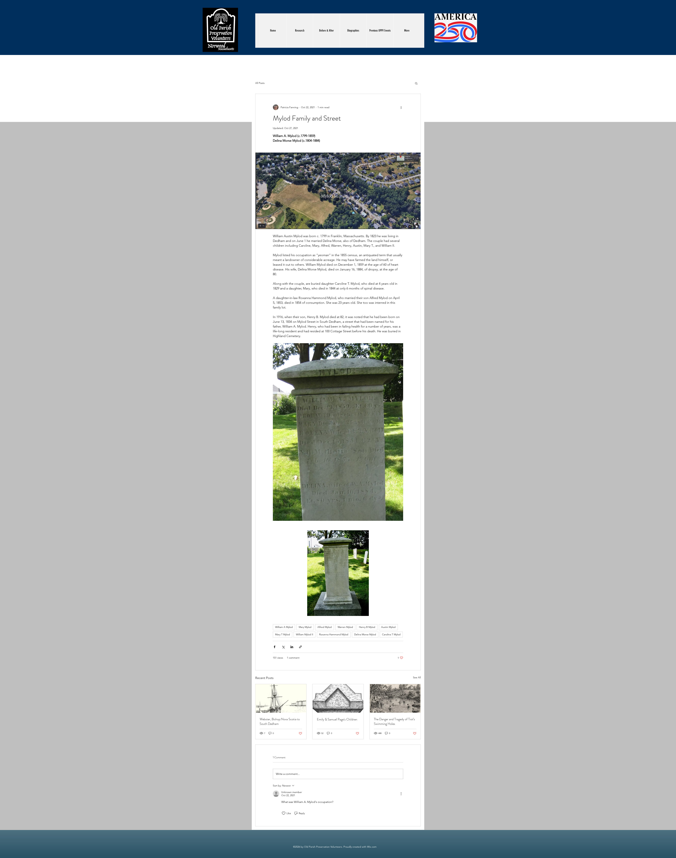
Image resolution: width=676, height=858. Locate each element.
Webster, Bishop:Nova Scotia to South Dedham (280, 721)
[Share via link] (300, 647)
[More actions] (401, 107)
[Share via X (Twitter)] (283, 647)
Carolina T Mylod (391, 634)
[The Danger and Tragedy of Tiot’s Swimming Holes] (395, 698)
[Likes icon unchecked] (283, 813)
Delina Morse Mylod (365, 634)
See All (417, 677)
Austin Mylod (388, 627)
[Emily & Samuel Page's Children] (338, 698)
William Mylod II (304, 634)
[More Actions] (401, 794)
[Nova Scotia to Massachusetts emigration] (280, 698)
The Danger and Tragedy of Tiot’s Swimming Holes (394, 721)
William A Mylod (284, 627)
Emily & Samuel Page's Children (337, 719)
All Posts (260, 83)
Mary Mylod (305, 627)
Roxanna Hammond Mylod (333, 634)
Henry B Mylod (367, 627)
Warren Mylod (345, 627)
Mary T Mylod (282, 634)
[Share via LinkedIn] (291, 647)
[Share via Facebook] (274, 647)
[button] (416, 83)
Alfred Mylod (324, 627)
